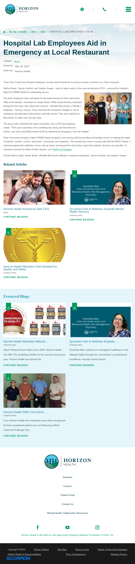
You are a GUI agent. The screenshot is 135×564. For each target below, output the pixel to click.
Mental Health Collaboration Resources (67, 513)
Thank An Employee (62, 149)
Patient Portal (68, 495)
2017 (34, 32)
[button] (128, 9)
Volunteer (67, 477)
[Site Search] (82, 9)
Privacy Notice (41, 549)
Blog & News (18, 32)
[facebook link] (37, 527)
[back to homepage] (4, 32)
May (43, 32)
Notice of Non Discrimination (112, 549)
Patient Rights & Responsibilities (24, 554)
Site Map (62, 549)
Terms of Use (82, 549)
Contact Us (67, 504)
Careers (67, 486)
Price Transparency (76, 554)
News (17, 61)
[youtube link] (67, 527)
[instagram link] (97, 527)
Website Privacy (119, 554)
